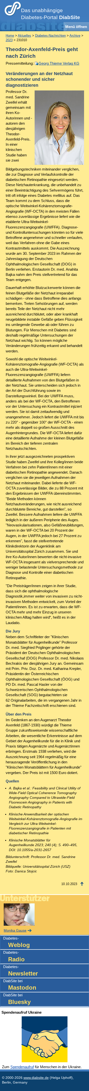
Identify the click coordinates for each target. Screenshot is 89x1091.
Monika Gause (15, 930)
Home (10, 35)
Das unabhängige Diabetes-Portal (50, 13)
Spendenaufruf (22, 1067)
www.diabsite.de (36, 1078)
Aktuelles (24, 35)
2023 (9, 40)
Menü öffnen (76, 27)
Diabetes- (16, 942)
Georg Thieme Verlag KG (59, 63)
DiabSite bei (19, 985)
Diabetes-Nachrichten (50, 35)
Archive (74, 35)
